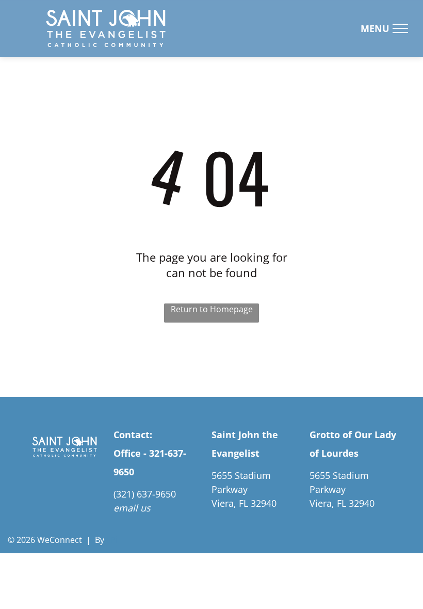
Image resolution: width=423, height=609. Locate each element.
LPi (112, 540)
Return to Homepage (212, 309)
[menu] (400, 28)
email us (132, 508)
